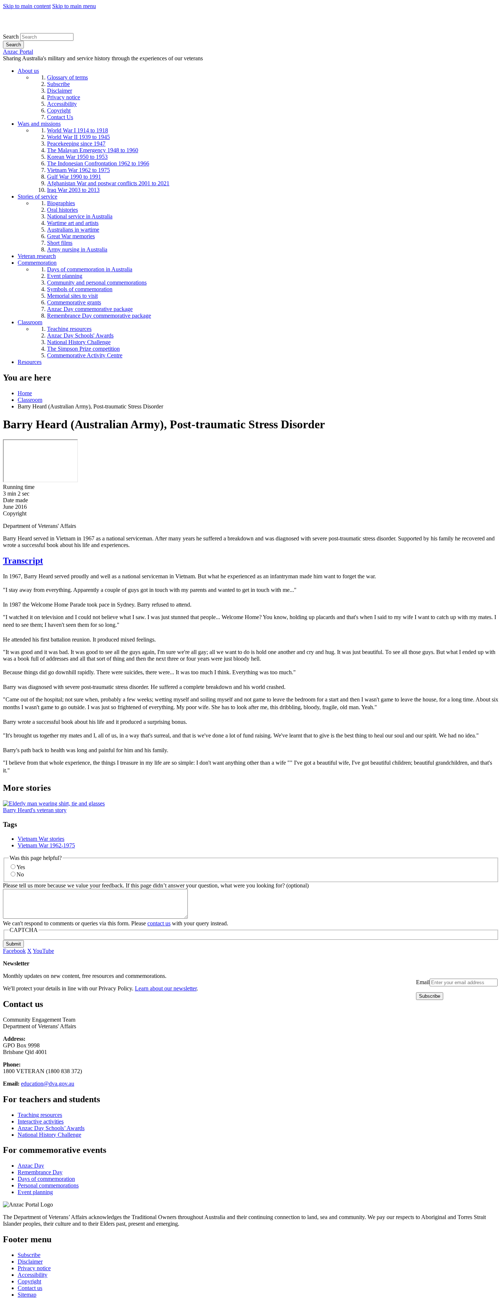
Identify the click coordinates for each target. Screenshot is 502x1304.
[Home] (57, 29)
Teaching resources (40, 1115)
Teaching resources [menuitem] (69, 329)
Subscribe (29, 1255)
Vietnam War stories (41, 839)
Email (423, 982)
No (20, 874)
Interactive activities (41, 1121)
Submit (13, 944)
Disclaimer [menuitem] (59, 90)
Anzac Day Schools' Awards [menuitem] (80, 335)
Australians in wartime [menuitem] (73, 229)
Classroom (30, 400)
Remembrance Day (40, 1172)
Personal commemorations (48, 1185)
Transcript (23, 560)
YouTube (43, 951)
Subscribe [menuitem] (58, 84)
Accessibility (32, 1275)
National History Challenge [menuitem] (79, 342)
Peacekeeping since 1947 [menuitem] (76, 143)
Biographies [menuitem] (61, 203)
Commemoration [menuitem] (37, 263)
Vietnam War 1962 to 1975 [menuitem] (78, 170)
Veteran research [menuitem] (37, 256)
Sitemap (27, 1295)
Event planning (35, 1192)
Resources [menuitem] (30, 362)
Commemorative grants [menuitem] (74, 302)
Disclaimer (30, 1261)
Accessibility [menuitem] (62, 104)
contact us (159, 923)
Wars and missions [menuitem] (39, 124)
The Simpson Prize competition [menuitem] (83, 349)
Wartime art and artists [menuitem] (72, 223)
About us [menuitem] (28, 71)
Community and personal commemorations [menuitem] (97, 282)
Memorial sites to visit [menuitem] (72, 296)
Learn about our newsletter (166, 988)
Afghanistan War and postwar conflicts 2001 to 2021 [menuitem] (108, 183)
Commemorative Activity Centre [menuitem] (84, 355)
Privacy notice (34, 1268)
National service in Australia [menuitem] (79, 216)
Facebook (14, 951)
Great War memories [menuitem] (71, 236)
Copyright (29, 1281)
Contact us (30, 1288)
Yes (21, 867)
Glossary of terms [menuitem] (67, 77)
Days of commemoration (46, 1179)
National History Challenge (49, 1135)
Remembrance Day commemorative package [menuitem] (99, 315)
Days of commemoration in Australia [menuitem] (89, 269)
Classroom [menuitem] (30, 322)
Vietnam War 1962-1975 (46, 845)
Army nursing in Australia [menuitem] (77, 249)
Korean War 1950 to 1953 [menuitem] (77, 157)
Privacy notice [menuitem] (63, 97)
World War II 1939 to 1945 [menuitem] (78, 137)
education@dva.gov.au (47, 1083)
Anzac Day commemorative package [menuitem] (90, 309)
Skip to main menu (74, 6)
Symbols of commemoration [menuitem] (79, 289)
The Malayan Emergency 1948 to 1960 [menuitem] (92, 150)
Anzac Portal (18, 52)
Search (11, 36)
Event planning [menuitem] (64, 276)
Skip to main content (27, 6)
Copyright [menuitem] (59, 110)
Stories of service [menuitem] (37, 196)
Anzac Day (31, 1165)
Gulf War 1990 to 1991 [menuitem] (74, 177)
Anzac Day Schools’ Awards (51, 1128)
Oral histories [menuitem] (62, 210)
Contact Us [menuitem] (60, 117)
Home (25, 393)
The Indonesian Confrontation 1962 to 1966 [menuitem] (98, 163)
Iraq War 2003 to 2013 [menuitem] (73, 190)
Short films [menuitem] (59, 243)
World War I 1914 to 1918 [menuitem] (77, 130)
